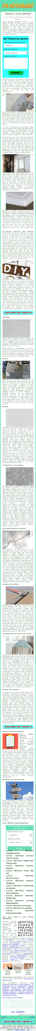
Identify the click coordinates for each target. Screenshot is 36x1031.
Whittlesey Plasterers (25, 992)
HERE (8, 803)
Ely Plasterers (16, 989)
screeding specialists (17, 956)
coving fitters (21, 941)
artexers (28, 948)
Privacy (32, 1017)
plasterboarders (29, 953)
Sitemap (4, 1017)
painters (12, 959)
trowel (29, 176)
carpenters (30, 939)
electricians (6, 948)
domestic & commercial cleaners (13, 945)
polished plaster (14, 947)
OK (28, 1030)
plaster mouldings (21, 955)
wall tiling (6, 953)
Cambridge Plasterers (9, 992)
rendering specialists (20, 950)
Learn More (20, 1030)
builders (5, 961)
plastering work (8, 775)
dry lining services (17, 958)
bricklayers (9, 939)
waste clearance (14, 942)
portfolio (9, 113)
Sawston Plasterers (18, 987)
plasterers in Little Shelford (22, 134)
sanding (28, 182)
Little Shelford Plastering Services (15, 823)
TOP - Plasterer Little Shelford (12, 997)
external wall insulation (10, 944)
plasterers (5, 225)
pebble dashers (14, 951)
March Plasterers (28, 990)
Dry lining (16, 661)
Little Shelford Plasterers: (11, 22)
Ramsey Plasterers (15, 990)
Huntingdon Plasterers (9, 993)
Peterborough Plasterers (9, 995)
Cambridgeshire (7, 776)
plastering (8, 32)
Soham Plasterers (24, 984)
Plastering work (7, 79)
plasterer (14, 29)
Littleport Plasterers (24, 993)
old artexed (22, 212)
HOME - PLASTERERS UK (18, 1012)
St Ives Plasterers (21, 985)
